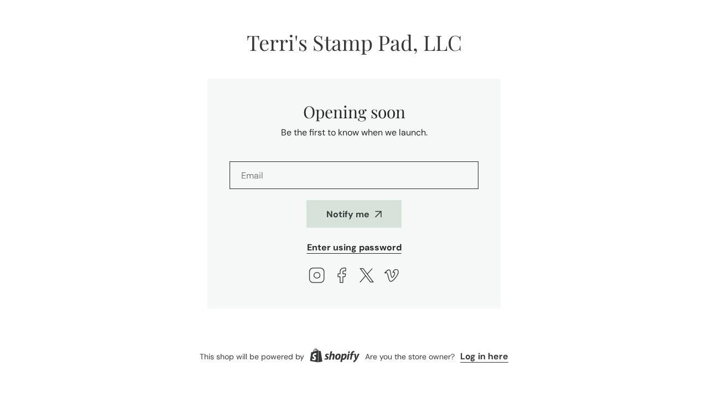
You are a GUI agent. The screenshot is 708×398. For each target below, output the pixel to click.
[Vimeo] (391, 276)
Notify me (347, 214)
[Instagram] (317, 276)
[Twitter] (366, 276)
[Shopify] (335, 356)
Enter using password (354, 247)
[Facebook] (342, 276)
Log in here (484, 356)
